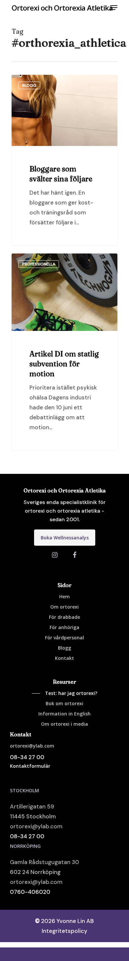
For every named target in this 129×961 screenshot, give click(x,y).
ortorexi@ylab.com (36, 826)
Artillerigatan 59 (32, 806)
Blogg (29, 85)
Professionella (38, 264)
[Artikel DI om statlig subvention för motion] (64, 351)
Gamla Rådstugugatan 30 (44, 862)
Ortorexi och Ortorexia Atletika (62, 7)
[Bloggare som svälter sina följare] (64, 160)
